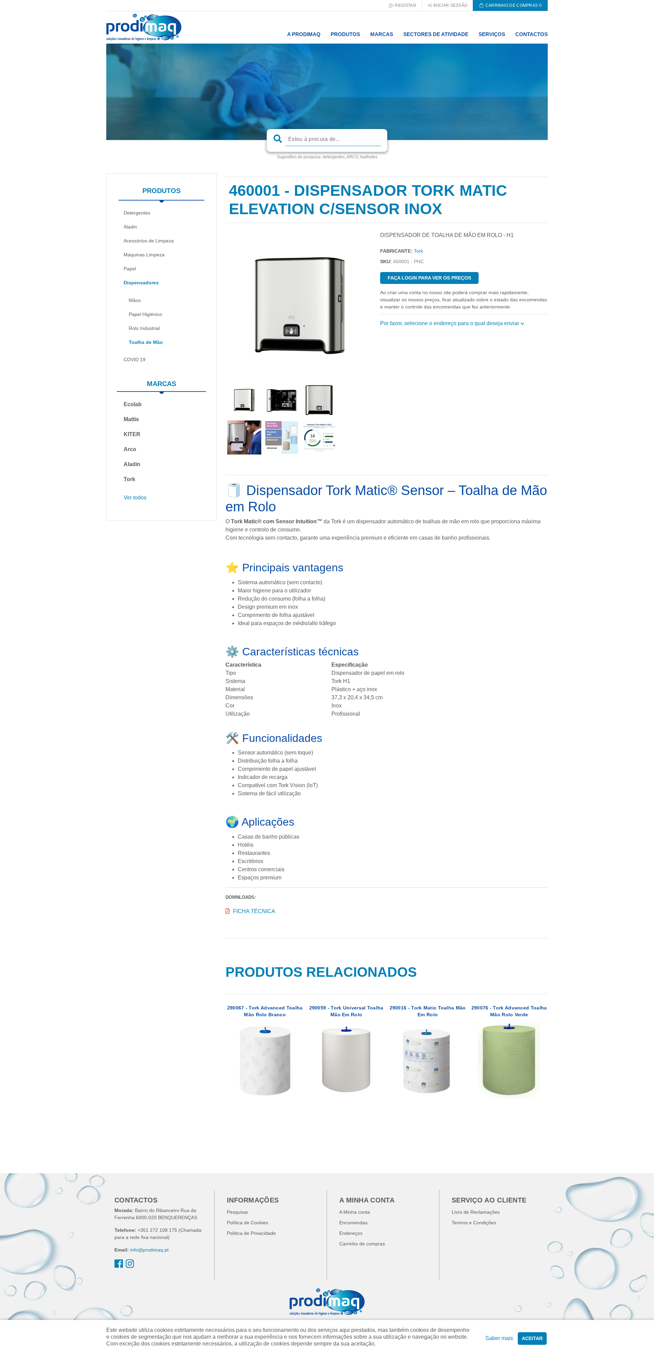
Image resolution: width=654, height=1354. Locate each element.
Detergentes (137, 213)
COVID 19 (134, 359)
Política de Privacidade (251, 1233)
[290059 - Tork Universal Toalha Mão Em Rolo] (346, 1059)
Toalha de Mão (146, 342)
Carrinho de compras (362, 1243)
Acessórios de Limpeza (149, 240)
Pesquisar (237, 1212)
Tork (129, 479)
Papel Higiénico (145, 314)
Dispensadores (141, 282)
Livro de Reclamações (476, 1212)
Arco (130, 449)
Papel (130, 268)
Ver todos (135, 497)
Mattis (131, 419)
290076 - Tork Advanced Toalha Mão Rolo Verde (509, 1011)
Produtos (161, 190)
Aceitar (532, 1338)
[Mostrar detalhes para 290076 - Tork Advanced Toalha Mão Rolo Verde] (509, 1059)
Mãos (135, 300)
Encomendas (353, 1222)
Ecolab (133, 404)
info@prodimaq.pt (149, 1250)
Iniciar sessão (450, 5)
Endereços (350, 1233)
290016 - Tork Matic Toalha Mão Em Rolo (428, 1011)
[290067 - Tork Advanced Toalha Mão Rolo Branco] (265, 1059)
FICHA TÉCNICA (254, 911)
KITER (132, 434)
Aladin (130, 226)
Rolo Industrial (144, 328)
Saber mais (499, 1338)
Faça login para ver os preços (429, 278)
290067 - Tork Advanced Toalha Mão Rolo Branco (265, 1011)
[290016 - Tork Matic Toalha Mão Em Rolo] (428, 1059)
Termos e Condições (474, 1222)
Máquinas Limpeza (144, 254)
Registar (405, 5)
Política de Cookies (247, 1222)
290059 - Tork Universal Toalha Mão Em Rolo (346, 1011)
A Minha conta (354, 1212)
